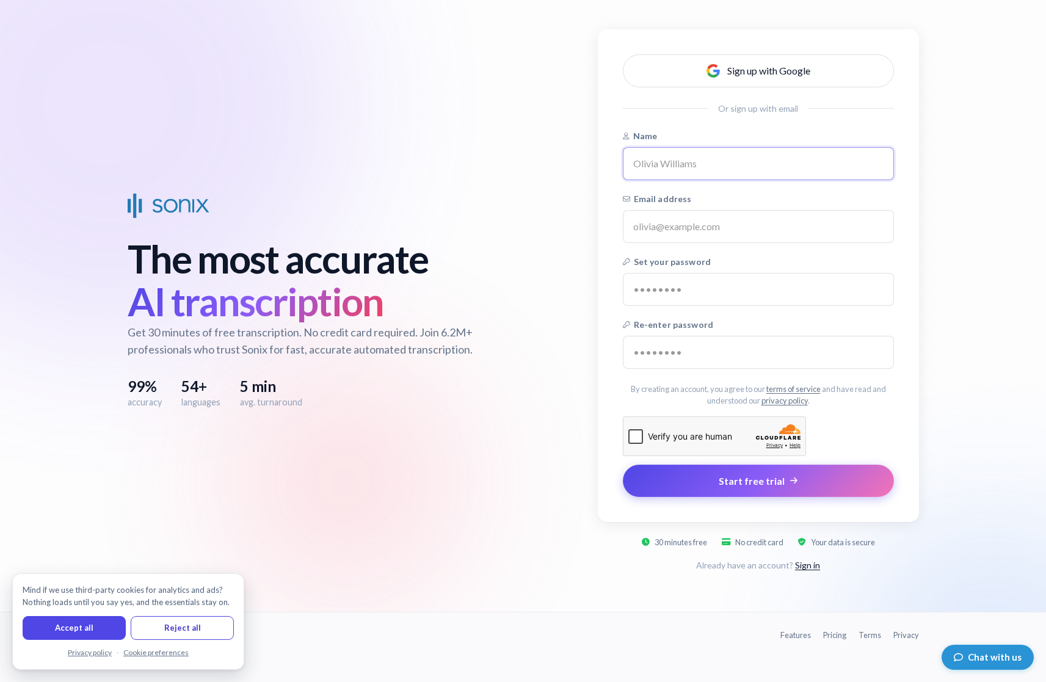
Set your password (672, 261)
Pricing (834, 635)
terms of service (793, 389)
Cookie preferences (156, 652)
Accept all (74, 628)
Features (795, 635)
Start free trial (752, 481)
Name (645, 136)
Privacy (906, 635)
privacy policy (784, 400)
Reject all (182, 628)
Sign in (807, 565)
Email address (663, 199)
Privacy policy (90, 652)
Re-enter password (673, 324)
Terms (870, 635)
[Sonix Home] (168, 206)
